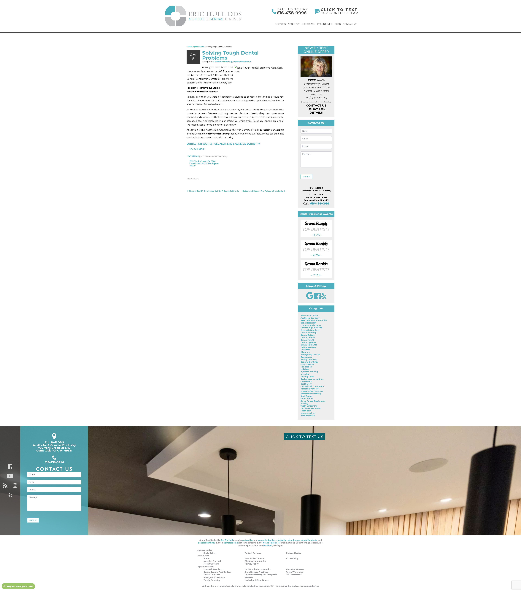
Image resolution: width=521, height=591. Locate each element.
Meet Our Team (211, 564)
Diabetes (305, 352)
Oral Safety (306, 384)
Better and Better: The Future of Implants (263, 191)
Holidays (305, 369)
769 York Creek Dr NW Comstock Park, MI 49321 (54, 449)
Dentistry (305, 349)
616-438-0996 (291, 12)
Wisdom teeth (308, 415)
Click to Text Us (305, 437)
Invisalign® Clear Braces (257, 580)
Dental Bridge (308, 335)
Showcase (308, 24)
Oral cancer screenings (312, 379)
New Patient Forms (254, 558)
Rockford (267, 545)
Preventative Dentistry (312, 391)
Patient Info (324, 24)
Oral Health (306, 381)
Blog (337, 24)
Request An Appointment (20, 586)
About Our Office (309, 315)
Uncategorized (308, 413)
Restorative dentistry (311, 393)
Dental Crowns (308, 337)
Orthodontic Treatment (312, 386)
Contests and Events (311, 325)
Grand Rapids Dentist (195, 47)
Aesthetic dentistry (310, 318)
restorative (247, 540)
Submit (306, 176)
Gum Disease (307, 364)
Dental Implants (309, 345)
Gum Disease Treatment (257, 572)
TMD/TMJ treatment (311, 408)
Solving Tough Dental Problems (230, 55)
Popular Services (205, 566)
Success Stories (204, 550)
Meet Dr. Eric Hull (212, 561)
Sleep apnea (307, 398)
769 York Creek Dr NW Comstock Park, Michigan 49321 (203, 163)
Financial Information (255, 561)
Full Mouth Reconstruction (258, 569)
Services (280, 24)
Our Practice (203, 555)
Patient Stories (293, 553)
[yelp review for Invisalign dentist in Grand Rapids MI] (323, 298)
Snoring (304, 403)
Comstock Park (231, 543)
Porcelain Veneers (242, 61)
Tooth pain (306, 411)
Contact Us (350, 24)
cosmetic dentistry (267, 540)
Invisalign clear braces (289, 540)
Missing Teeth (307, 376)
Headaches (306, 367)
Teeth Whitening (309, 406)
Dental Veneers (308, 347)
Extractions (306, 357)
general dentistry (206, 543)
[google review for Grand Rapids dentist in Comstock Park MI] (310, 298)
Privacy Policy (251, 564)
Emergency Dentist (310, 354)
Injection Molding (309, 371)
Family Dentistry (309, 359)
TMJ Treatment (293, 574)
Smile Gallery (210, 553)
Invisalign (305, 374)
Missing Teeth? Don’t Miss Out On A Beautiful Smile (214, 191)
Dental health (307, 340)
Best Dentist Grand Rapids (314, 320)
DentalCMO (264, 586)
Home (206, 558)
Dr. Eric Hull (227, 540)
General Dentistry (309, 362)
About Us (293, 24)
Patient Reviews (253, 553)
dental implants (309, 540)
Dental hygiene (308, 342)
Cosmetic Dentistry (222, 61)
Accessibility (292, 558)
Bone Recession (308, 323)
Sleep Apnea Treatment (313, 401)
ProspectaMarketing (308, 586)
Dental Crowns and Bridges (217, 572)
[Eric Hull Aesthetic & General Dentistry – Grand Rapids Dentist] (203, 16)
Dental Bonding (309, 332)
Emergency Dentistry (214, 577)
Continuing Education (312, 328)
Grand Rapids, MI (271, 543)
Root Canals (306, 396)
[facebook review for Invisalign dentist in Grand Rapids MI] (317, 298)
